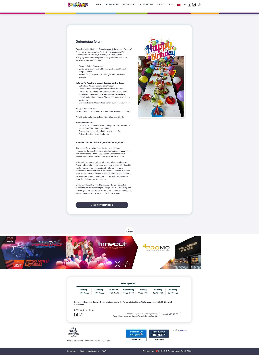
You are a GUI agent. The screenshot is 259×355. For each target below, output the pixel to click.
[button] (199, 4)
